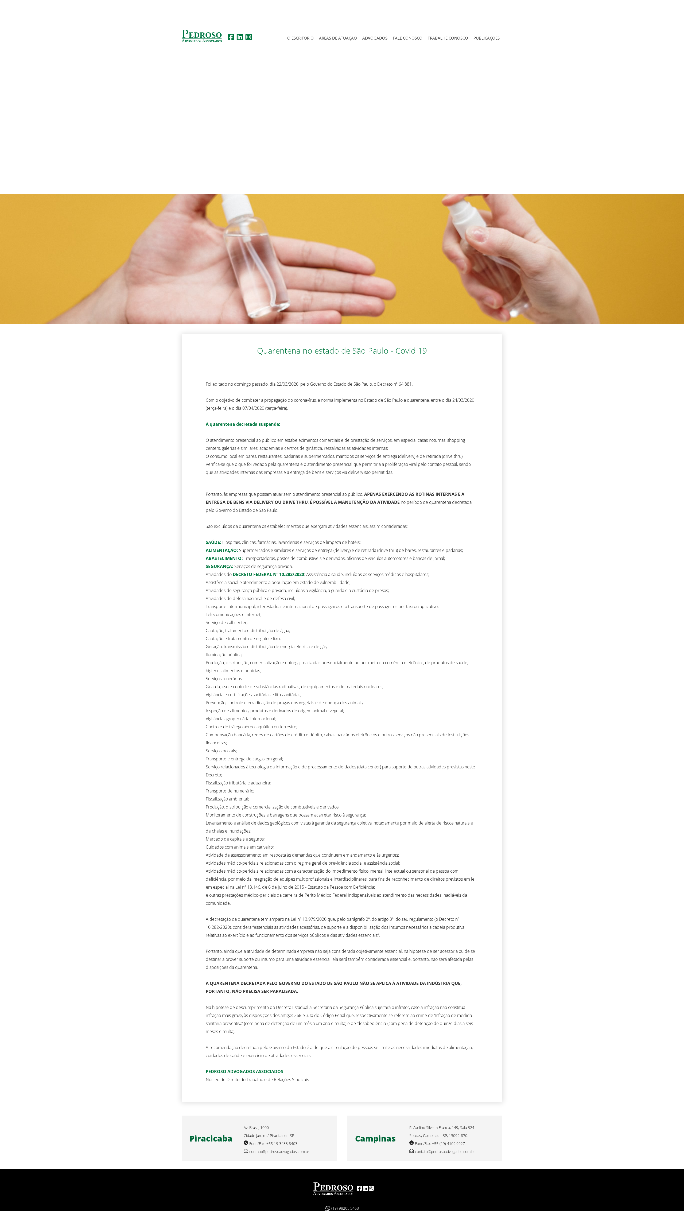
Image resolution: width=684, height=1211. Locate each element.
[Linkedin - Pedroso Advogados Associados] (239, 39)
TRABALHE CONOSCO (448, 38)
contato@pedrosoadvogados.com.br (279, 1151)
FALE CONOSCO (407, 38)
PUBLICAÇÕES (486, 38)
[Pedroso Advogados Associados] (333, 1188)
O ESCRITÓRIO (300, 38)
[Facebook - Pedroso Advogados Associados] (231, 39)
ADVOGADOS (374, 38)
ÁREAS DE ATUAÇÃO (338, 38)
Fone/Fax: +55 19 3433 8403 (273, 1143)
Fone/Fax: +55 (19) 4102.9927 (440, 1143)
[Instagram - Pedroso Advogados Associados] (248, 39)
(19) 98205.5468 (344, 1208)
